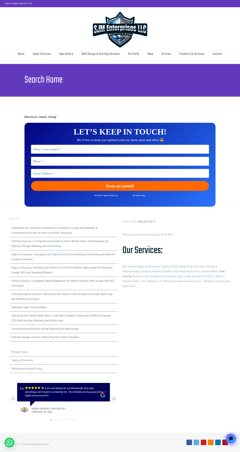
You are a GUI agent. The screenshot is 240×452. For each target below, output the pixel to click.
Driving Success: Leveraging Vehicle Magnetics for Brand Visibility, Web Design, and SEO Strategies (62, 283)
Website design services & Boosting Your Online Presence (45, 337)
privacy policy (125, 195)
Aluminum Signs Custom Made (29, 307)
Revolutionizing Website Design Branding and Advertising (44, 328)
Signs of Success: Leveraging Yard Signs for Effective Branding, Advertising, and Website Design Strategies (63, 257)
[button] (9, 442)
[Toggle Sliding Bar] (125, 60)
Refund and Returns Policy (26, 368)
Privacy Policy (19, 352)
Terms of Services (22, 360)
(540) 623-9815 (146, 221)
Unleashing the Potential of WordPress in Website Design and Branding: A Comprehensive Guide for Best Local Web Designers (54, 230)
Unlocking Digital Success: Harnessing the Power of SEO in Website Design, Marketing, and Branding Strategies (62, 297)
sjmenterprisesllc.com (39, 444)
